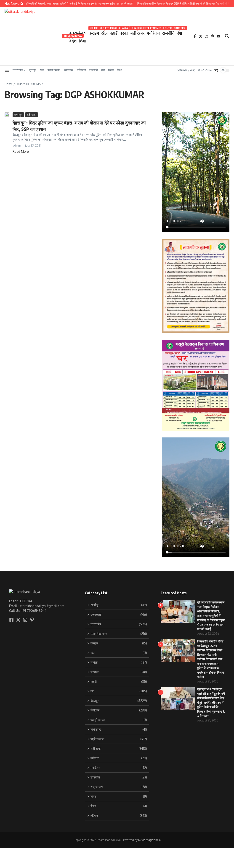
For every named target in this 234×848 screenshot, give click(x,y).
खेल (104, 32)
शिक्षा (82, 40)
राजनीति (168, 32)
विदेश (73, 39)
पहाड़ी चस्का (119, 32)
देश (179, 32)
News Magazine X (149, 840)
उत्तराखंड (76, 33)
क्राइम (94, 32)
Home (9, 84)
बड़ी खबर (137, 32)
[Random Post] (216, 70)
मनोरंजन (153, 32)
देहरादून (18, 114)
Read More (21, 151)
